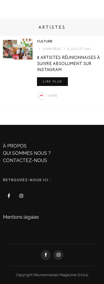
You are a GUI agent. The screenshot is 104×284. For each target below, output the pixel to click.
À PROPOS (15, 146)
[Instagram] (21, 196)
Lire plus (52, 81)
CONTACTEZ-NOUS (25, 160)
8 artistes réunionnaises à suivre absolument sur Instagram (68, 63)
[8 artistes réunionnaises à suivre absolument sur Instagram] (18, 48)
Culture (45, 41)
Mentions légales (21, 217)
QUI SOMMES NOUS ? (27, 153)
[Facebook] (8, 196)
